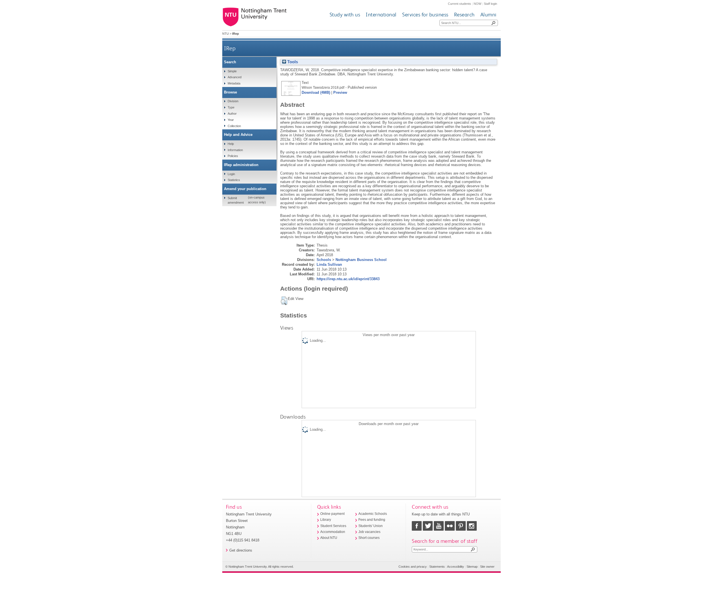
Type (231, 107)
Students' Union (370, 526)
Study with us (345, 14)
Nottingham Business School (361, 260)
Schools (324, 260)
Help (231, 143)
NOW (477, 3)
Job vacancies (369, 532)
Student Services (333, 526)
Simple (232, 71)
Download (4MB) (316, 92)
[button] (284, 301)
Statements (437, 566)
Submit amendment (236, 200)
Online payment (332, 513)
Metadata (234, 83)
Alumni (488, 14)
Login (231, 174)
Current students (459, 3)
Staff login (490, 3)
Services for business (425, 14)
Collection (234, 126)
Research (464, 14)
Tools (292, 62)
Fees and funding (371, 519)
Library (325, 519)
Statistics (234, 180)
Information (235, 150)
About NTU (328, 537)
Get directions (240, 550)
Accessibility (455, 566)
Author (232, 113)
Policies (233, 156)
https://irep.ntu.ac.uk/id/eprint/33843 (348, 279)
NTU (225, 33)
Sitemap (472, 566)
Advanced (234, 77)
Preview (340, 92)
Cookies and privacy (412, 566)
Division (233, 101)
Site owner (487, 566)
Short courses (369, 537)
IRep (230, 48)
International (381, 14)
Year (231, 119)
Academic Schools (372, 513)
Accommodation (332, 532)
